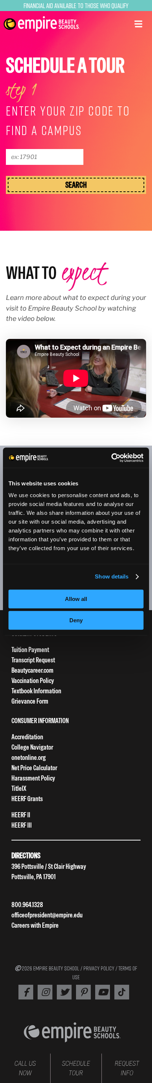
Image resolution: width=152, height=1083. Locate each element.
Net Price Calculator (34, 767)
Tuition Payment (30, 649)
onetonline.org (28, 757)
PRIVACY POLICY (98, 968)
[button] (138, 23)
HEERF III (21, 825)
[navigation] (42, 24)
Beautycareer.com (32, 670)
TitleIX (18, 788)
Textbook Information (36, 691)
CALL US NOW (25, 1068)
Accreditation (27, 737)
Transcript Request (33, 660)
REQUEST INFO (127, 1068)
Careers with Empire (35, 925)
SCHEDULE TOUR (76, 1068)
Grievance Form (29, 701)
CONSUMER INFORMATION (40, 720)
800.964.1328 (27, 904)
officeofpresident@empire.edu (47, 915)
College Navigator (32, 747)
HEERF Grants (27, 798)
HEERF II (20, 815)
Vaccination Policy (32, 680)
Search (76, 185)
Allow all (76, 599)
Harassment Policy (33, 778)
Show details (111, 576)
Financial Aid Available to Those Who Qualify (76, 5)
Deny (76, 620)
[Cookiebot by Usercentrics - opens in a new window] (111, 458)
